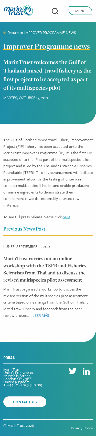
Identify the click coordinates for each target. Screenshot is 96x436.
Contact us (25, 402)
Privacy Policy (82, 428)
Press (9, 357)
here (66, 217)
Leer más (41, 315)
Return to (41, 32)
